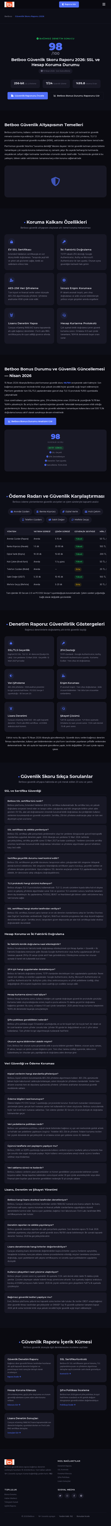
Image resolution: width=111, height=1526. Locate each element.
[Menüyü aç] (104, 4)
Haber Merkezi (10, 1498)
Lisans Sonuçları (64, 1481)
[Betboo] (9, 4)
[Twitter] (60, 1495)
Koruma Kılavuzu (65, 1473)
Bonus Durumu (10, 1494)
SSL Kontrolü (63, 1469)
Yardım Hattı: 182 (66, 1516)
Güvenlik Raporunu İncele (29, 95)
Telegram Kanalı (11, 1502)
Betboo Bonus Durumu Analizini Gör (31, 421)
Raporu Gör (70, 4)
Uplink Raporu (10, 1506)
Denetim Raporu (65, 1466)
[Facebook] (74, 1495)
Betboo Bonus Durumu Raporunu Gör (78, 95)
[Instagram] (67, 1495)
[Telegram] (81, 1495)
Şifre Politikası (63, 1477)
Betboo (8, 16)
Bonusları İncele (83, 1516)
